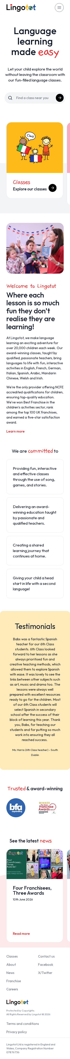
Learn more (15, 431)
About (11, 964)
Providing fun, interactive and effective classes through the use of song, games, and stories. (35, 477)
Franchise (13, 981)
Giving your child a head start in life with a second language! (34, 583)
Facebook (45, 964)
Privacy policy (16, 1032)
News (10, 973)
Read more (21, 933)
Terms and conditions (22, 1024)
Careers (12, 989)
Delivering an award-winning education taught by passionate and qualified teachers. (34, 515)
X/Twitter (45, 973)
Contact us (46, 956)
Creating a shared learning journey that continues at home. (31, 551)
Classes (12, 956)
